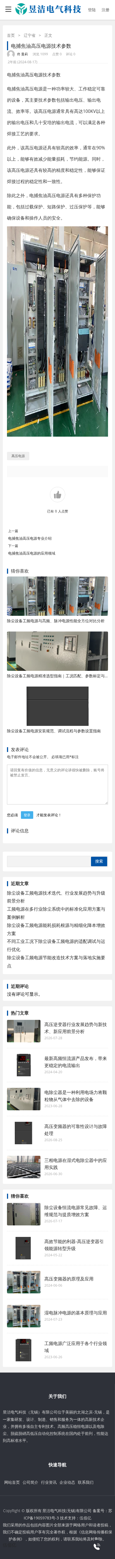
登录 (27, 815)
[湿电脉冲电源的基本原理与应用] (23, 1316)
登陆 (92, 9)
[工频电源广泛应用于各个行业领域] (23, 1350)
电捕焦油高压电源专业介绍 (30, 538)
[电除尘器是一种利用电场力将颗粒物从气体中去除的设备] (23, 1099)
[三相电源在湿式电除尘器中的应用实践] (23, 1167)
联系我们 (86, 1482)
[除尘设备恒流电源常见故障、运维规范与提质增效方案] (23, 1214)
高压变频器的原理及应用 (69, 1279)
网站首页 (12, 1482)
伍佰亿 (85, 1518)
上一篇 (13, 530)
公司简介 (30, 1482)
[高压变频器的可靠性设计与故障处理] (23, 1133)
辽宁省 (29, 35)
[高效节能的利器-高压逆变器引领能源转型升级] (23, 1248)
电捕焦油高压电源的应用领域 (31, 553)
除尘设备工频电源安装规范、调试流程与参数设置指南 (54, 730)
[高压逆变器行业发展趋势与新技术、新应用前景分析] (23, 1031)
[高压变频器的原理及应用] (23, 1282)
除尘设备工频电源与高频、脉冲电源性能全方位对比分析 (56, 620)
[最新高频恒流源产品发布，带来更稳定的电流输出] (23, 1065)
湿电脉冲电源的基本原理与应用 (75, 1313)
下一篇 (13, 545)
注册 (105, 9)
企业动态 (67, 1482)
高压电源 (34, 75)
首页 (11, 35)
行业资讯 (49, 1482)
